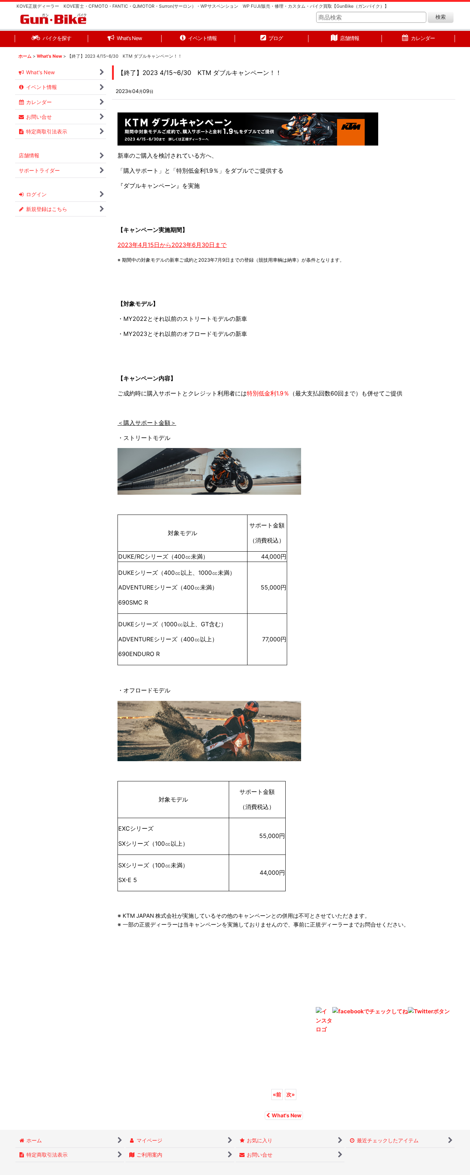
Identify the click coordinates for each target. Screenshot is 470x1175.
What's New (286, 1115)
